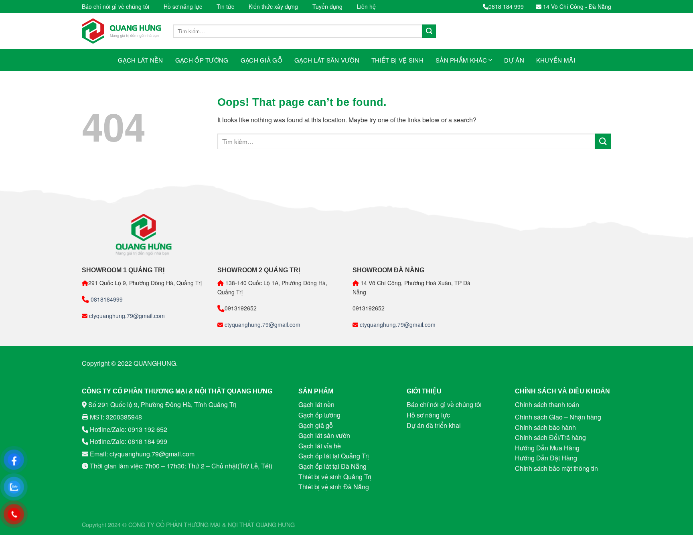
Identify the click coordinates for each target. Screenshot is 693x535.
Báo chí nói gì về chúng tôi (115, 6)
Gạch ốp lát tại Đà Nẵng (332, 466)
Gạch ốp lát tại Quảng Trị (333, 455)
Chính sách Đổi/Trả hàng (550, 437)
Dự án (514, 60)
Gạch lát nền (140, 60)
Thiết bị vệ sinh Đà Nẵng (333, 486)
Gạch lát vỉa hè (319, 445)
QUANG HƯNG (275, 524)
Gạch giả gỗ (261, 60)
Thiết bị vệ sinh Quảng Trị (334, 476)
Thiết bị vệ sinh (397, 60)
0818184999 (106, 299)
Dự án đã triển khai (434, 425)
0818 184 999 (506, 6)
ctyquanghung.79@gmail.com (126, 316)
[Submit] (429, 31)
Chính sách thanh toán (547, 404)
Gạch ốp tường (202, 60)
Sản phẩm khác (461, 60)
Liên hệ (366, 6)
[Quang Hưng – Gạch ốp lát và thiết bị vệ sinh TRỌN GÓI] (121, 31)
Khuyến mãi (555, 60)
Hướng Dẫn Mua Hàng (547, 447)
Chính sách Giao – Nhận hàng (558, 417)
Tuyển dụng (327, 6)
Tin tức (225, 6)
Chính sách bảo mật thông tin (556, 468)
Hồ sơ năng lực (183, 6)
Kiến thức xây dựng (273, 6)
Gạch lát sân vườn (326, 60)
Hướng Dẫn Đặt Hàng (546, 457)
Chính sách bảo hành (545, 427)
